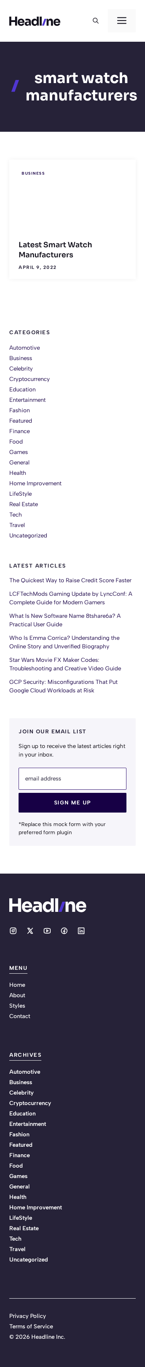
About (17, 995)
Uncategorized (28, 535)
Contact (19, 1016)
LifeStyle (20, 493)
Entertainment (27, 399)
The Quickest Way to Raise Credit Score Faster (70, 580)
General (19, 462)
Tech (15, 514)
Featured (20, 420)
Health (17, 472)
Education (22, 389)
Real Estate (23, 504)
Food (16, 441)
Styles (17, 1005)
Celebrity (21, 368)
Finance (19, 431)
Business (33, 173)
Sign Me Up (72, 802)
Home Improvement (35, 483)
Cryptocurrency (29, 379)
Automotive (24, 347)
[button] (96, 20)
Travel (17, 525)
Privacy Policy (27, 1316)
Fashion (19, 410)
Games (18, 452)
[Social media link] (13, 931)
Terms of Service (31, 1326)
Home (17, 984)
